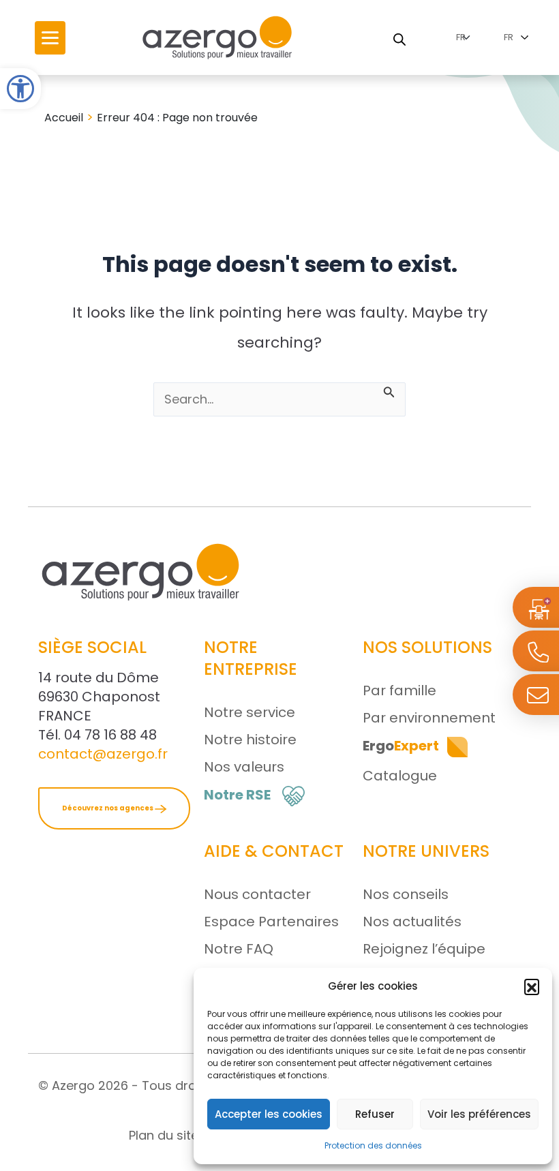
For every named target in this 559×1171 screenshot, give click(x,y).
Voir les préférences (479, 1114)
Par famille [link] (399, 690)
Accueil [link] (63, 117)
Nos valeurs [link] (244, 766)
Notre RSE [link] (237, 794)
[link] (20, 88)
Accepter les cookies (268, 1114)
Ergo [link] (401, 745)
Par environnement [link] (429, 717)
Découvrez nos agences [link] (108, 808)
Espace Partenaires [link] (271, 921)
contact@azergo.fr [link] (103, 753)
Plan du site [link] (163, 1135)
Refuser (375, 1114)
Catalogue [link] (400, 775)
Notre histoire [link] (250, 739)
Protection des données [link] (373, 1145)
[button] (532, 986)
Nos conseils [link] (406, 894)
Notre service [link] (249, 712)
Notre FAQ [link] (238, 948)
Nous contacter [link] (257, 894)
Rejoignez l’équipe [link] (424, 948)
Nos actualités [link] (412, 921)
